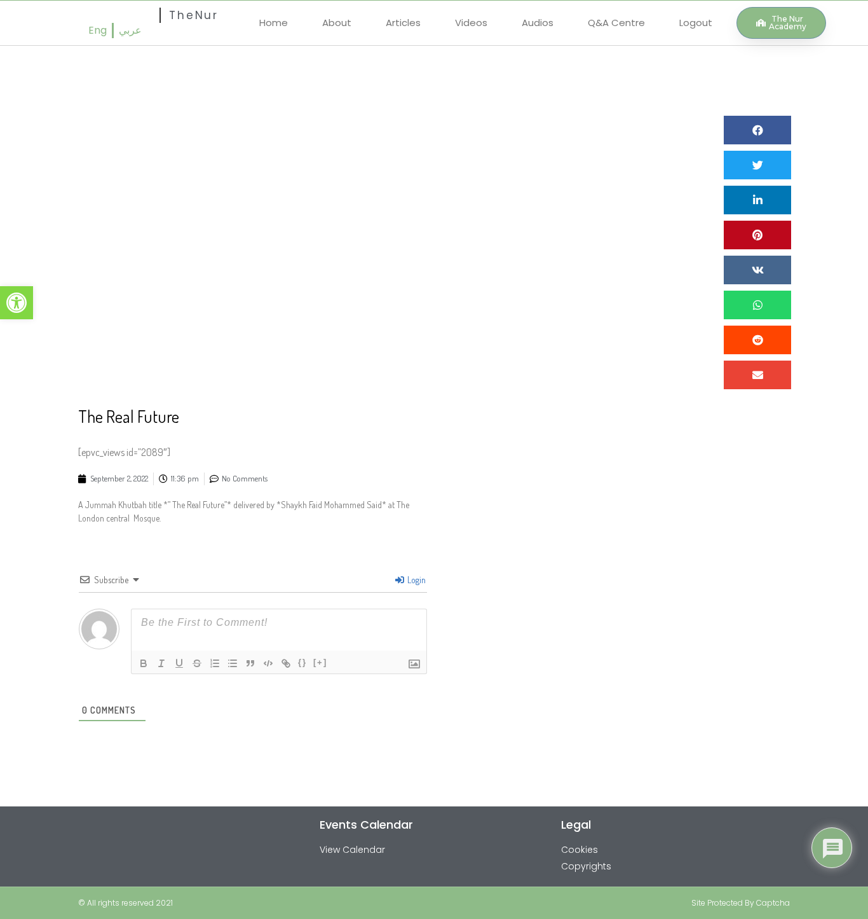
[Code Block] (268, 663)
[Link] (286, 663)
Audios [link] (537, 22)
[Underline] (179, 663)
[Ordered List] (215, 663)
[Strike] (197, 663)
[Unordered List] (232, 663)
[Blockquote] (250, 663)
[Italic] (161, 663)
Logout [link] (695, 22)
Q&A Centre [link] (616, 22)
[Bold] (144, 663)
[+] (320, 662)
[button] (757, 130)
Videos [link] (471, 22)
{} (302, 662)
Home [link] (273, 22)
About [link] (336, 22)
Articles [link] (403, 22)
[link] (16, 302)
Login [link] (415, 579)
